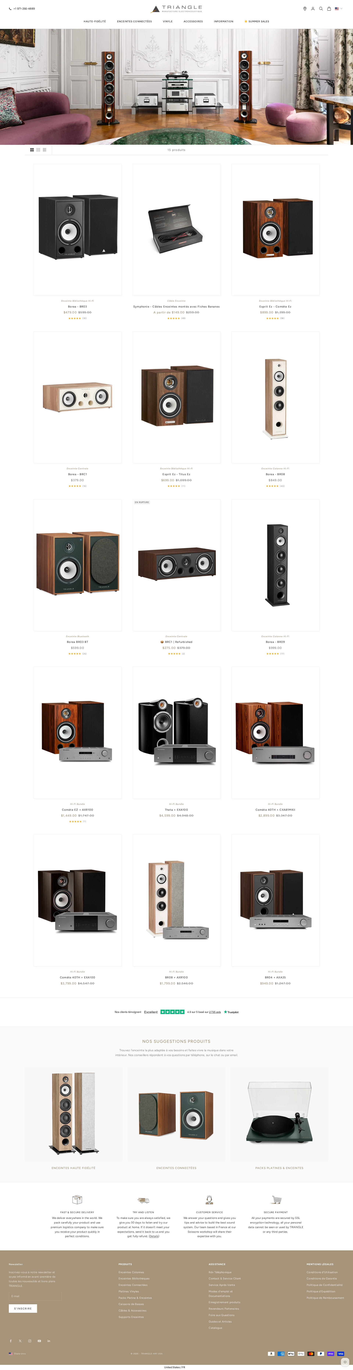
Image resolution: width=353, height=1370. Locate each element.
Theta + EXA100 (176, 809)
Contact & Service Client (225, 1278)
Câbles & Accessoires (132, 1310)
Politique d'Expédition (321, 1291)
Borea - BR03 (77, 306)
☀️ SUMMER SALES (256, 21)
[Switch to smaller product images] (38, 150)
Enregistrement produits (224, 1302)
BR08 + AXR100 (176, 977)
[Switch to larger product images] (32, 150)
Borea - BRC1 (77, 474)
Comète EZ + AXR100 (77, 809)
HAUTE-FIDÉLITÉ (95, 21)
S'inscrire (23, 1308)
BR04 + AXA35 (275, 977)
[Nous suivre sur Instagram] (30, 1341)
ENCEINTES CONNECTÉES (134, 21)
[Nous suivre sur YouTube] (39, 1341)
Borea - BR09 (275, 642)
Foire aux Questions (221, 1315)
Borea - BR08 (275, 474)
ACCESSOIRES (193, 21)
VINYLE (167, 21)
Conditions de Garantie (322, 1278)
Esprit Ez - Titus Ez (176, 474)
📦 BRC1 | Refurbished (176, 642)
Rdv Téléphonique (220, 1272)
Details (154, 1236)
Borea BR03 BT (77, 642)
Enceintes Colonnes (131, 1272)
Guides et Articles (220, 1321)
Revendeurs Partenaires (224, 1308)
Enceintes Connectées (133, 1285)
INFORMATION (223, 21)
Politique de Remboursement (325, 1298)
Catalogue (215, 1328)
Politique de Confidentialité (325, 1285)
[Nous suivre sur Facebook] (11, 1341)
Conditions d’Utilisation (322, 1272)
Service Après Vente (222, 1285)
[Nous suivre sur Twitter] (20, 1341)
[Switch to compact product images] (44, 150)
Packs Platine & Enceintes (135, 1298)
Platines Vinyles (129, 1291)
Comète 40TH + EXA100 (77, 977)
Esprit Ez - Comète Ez (275, 306)
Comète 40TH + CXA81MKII (275, 809)
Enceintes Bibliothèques (134, 1278)
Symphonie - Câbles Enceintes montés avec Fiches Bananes (176, 306)
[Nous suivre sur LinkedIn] (49, 1341)
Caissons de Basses (131, 1304)
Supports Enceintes (131, 1317)
